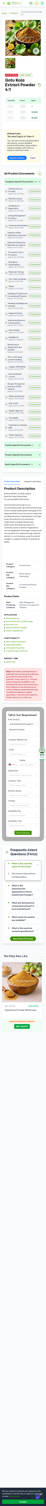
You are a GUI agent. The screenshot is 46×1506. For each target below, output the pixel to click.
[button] (42, 753)
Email (11, 750)
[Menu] (4, 3)
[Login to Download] (40, 173)
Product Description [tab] (12, 481)
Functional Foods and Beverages (19, 621)
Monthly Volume (14, 791)
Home (4, 13)
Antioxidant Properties (15, 648)
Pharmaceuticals (12, 618)
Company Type (14, 781)
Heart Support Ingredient (16, 641)
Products (14, 13)
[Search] (31, 3)
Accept (23, 1501)
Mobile (22, 760)
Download (35, 191)
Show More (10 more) (23, 938)
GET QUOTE (22, 1026)
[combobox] (22, 775)
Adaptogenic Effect (14, 645)
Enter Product (14, 719)
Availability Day (14, 811)
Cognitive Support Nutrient (17, 651)
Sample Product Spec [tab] (32, 481)
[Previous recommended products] (35, 957)
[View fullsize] (36, 51)
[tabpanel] (23, 593)
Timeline (11, 801)
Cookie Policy (14, 1496)
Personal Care (12, 624)
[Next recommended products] (41, 957)
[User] (42, 3)
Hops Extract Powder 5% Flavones (20, 1010)
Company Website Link (17, 739)
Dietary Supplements (14, 631)
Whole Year (11, 662)
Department (13, 771)
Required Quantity (17, 729)
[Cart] (36, 3)
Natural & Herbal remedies (16, 627)
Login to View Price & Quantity (22, 1021)
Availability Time (15, 821)
